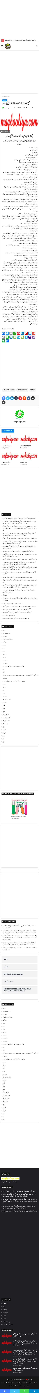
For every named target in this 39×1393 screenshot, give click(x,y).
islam (8, 96)
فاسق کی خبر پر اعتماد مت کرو (6, 462)
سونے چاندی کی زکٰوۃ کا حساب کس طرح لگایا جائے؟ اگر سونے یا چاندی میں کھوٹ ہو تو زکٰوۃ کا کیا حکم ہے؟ (20, 559)
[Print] (3, 402)
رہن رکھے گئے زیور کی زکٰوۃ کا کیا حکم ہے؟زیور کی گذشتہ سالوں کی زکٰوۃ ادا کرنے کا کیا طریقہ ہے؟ (18, 551)
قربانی (4, 709)
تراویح (4, 652)
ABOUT (5, 1304)
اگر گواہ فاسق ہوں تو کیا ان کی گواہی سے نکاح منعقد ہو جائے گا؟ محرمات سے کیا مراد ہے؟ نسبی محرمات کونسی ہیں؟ (19, 573)
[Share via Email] (33, 398)
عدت (4, 694)
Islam (33, 390)
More (16, 1386)
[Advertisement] (19, 19)
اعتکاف (4, 646)
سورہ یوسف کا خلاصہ (23, 462)
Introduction (23, 390)
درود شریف (5, 664)
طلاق (3, 691)
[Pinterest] (20, 398)
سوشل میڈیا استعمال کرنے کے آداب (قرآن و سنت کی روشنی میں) (14, 682)
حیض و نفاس (5, 661)
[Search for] (37, 47)
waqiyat (5, 636)
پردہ (3, 649)
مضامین (4, 727)
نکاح (3, 736)
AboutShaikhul (9, 390)
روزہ (3, 670)
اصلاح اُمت (5, 643)
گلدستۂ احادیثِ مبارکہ (6, 718)
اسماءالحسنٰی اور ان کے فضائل (7, 640)
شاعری (4, 685)
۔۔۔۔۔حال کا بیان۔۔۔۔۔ (7, 446)
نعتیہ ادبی (4, 733)
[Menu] (2, 47)
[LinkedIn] (12, 398)
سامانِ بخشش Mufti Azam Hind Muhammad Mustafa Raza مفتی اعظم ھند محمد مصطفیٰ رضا (20, 676)
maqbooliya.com (8, 108)
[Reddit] (24, 398)
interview (12, 1386)
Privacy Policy (6, 1322)
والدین (4, 742)
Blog (4, 1307)
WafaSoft (29, 1380)
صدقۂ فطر (4, 688)
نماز (3, 739)
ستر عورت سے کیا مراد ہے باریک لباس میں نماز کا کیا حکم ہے (13, 603)
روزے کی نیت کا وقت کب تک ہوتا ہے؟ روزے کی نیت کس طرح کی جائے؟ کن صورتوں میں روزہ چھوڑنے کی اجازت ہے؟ (19, 547)
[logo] (10, 1180)
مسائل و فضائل (5, 724)
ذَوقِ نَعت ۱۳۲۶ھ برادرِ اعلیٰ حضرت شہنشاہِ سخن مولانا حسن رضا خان (13, 667)
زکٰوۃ (3, 673)
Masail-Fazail (9, 1383)
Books (35, 1383)
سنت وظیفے (5, 679)
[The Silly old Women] (28, 439)
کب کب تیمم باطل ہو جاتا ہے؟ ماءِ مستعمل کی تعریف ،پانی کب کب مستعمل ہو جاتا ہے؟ (17, 612)
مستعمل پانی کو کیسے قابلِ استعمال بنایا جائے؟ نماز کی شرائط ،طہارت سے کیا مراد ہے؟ (17, 609)
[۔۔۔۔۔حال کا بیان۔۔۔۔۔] (10, 439)
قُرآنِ (4, 706)
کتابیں (4, 712)
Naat (31, 1383)
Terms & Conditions (8, 1325)
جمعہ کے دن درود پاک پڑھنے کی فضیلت (9, 615)
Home (4, 96)
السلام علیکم (5, 595)
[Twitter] (8, 398)
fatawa (28, 1383)
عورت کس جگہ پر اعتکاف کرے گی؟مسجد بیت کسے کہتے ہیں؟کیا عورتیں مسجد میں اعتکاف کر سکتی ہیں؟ (19, 519)
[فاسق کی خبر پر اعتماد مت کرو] (10, 456)
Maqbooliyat (22, 1383)
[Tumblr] (16, 398)
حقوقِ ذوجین (5, 658)
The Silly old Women (25, 446)
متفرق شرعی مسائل (6, 721)
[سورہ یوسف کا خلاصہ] (28, 456)
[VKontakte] (28, 398)
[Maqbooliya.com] (8, 46)
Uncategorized (6, 633)
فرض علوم (4, 703)
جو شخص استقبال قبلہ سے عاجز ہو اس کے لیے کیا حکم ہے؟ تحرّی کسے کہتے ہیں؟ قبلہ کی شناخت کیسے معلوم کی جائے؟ (20, 581)
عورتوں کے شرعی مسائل (7, 700)
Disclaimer (5, 1313)
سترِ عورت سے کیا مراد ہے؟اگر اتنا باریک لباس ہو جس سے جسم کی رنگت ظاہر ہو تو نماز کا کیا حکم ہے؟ (19, 606)
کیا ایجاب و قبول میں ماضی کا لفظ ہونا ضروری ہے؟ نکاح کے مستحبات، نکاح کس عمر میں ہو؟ (17, 577)
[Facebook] (3, 398)
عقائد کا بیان (5, 697)
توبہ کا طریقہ (5, 655)
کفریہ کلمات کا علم (6, 715)
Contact (5, 1310)
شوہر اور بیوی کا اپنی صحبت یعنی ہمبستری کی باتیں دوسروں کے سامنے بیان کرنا (16, 619)
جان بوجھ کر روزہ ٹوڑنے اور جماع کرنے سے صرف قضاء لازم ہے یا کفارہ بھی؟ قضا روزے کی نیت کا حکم (20, 538)
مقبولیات (4, 730)
